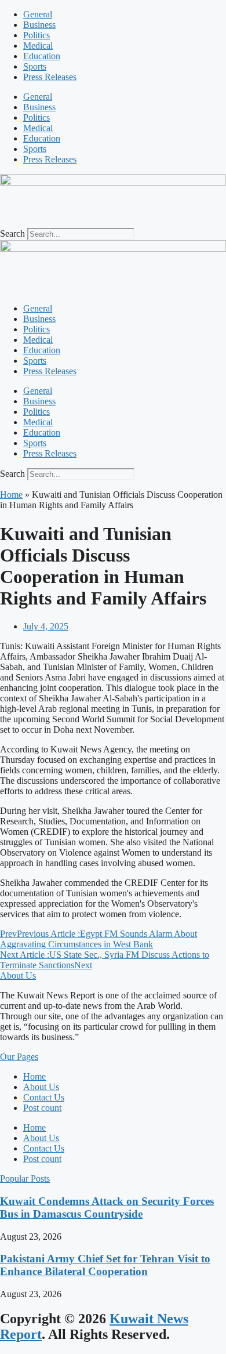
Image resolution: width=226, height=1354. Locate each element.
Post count (42, 1108)
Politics (36, 35)
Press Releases (49, 77)
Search (12, 233)
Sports (34, 66)
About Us (41, 1087)
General (37, 14)
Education (41, 56)
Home (11, 494)
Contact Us (43, 1097)
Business (39, 25)
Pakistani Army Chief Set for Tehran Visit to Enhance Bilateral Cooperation (105, 1264)
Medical (38, 45)
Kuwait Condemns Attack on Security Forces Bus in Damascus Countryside (107, 1207)
